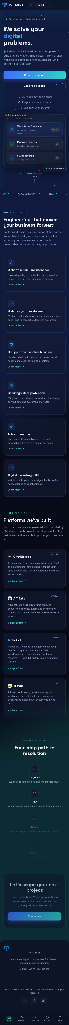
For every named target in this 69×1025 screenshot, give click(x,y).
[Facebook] (25, 1000)
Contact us (34, 915)
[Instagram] (34, 1000)
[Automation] (35, 173)
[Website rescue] (29, 173)
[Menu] (51, 5)
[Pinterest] (43, 1000)
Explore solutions (34, 85)
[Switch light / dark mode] (31, 5)
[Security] (40, 173)
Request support (34, 75)
